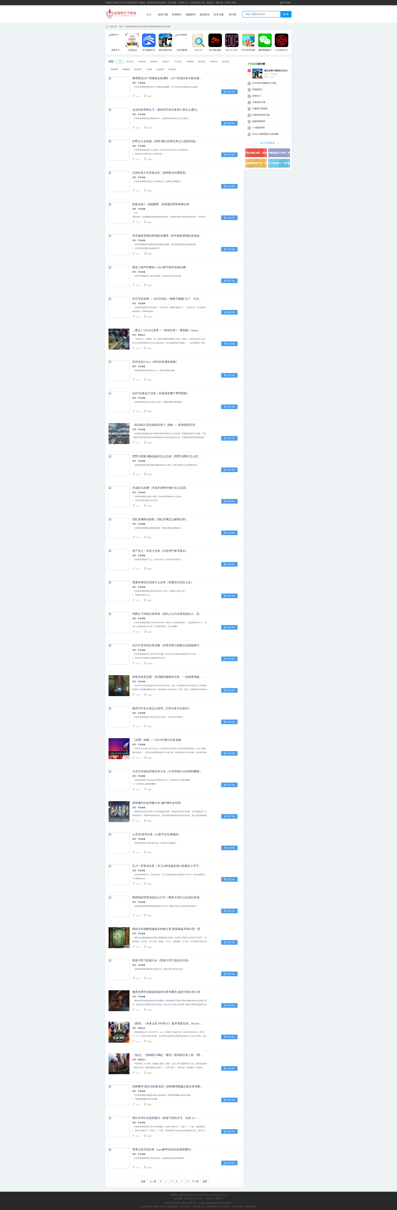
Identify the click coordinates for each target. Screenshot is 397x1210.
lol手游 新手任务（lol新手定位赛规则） (156, 834)
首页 (148, 14)
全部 (120, 62)
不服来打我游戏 (260, 108)
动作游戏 (225, 62)
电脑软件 (191, 14)
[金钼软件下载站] (120, 10)
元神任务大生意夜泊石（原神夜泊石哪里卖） (160, 172)
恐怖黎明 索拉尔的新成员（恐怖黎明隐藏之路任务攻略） (167, 1086)
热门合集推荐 (267, 143)
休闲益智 (142, 62)
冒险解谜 (126, 69)
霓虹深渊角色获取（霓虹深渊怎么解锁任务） (160, 519)
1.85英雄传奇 (258, 127)
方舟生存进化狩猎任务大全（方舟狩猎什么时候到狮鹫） (167, 771)
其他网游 (160, 69)
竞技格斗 (166, 62)
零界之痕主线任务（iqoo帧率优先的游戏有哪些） (162, 1149)
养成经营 (213, 62)
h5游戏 (149, 69)
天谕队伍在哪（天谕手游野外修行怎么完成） (160, 487)
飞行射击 (177, 62)
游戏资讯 (205, 14)
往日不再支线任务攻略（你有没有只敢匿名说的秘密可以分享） (167, 645)
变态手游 (130, 62)
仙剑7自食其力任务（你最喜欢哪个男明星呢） (161, 393)
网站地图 (178, 1198)
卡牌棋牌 (189, 62)
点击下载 (230, 92)
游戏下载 (163, 14)
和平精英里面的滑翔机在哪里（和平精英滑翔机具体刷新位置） (167, 235)
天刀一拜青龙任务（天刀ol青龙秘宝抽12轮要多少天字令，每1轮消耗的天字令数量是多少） (167, 865)
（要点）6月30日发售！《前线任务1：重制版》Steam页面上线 (167, 330)
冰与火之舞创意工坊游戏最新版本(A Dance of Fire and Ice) (265, 134)
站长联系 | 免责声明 (214, 1198)
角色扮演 (154, 62)
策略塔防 (114, 69)
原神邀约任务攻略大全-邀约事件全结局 (156, 802)
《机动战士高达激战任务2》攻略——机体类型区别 (163, 424)
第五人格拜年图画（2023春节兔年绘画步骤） (160, 267)
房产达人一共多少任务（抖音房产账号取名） (160, 550)
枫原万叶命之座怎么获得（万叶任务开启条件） (161, 708)
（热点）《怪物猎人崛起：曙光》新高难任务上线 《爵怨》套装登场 (167, 1054)
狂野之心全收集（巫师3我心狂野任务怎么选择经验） (165, 141)
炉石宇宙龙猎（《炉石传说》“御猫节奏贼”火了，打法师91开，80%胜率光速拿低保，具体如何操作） (167, 298)
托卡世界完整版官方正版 (264, 83)
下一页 (195, 1181)
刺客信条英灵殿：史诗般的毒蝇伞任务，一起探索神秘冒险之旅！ (167, 676)
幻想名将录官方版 (261, 115)
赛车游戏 (201, 62)
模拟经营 (138, 69)
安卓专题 (219, 14)
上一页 (153, 1181)
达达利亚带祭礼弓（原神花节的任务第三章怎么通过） (165, 109)
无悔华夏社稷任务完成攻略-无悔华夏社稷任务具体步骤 (147, 26)
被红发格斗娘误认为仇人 (276, 70)
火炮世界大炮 (258, 102)
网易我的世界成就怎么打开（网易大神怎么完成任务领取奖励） (167, 897)
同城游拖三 (257, 89)
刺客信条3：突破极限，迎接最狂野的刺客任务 (161, 204)
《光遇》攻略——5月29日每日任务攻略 (156, 739)
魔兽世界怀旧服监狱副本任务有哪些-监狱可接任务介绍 (166, 991)
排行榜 (232, 14)
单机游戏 (172, 69)
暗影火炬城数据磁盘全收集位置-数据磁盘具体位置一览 (166, 928)
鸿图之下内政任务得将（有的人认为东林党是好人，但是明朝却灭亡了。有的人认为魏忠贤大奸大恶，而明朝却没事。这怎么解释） (167, 613)
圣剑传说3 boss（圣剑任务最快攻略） (155, 361)
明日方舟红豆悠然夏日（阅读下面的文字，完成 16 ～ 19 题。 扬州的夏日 (167, 1118)
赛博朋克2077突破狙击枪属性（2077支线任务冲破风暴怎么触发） (167, 78)
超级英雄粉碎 (258, 121)
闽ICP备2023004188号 (194, 1198)
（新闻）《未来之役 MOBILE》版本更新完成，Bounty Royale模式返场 (167, 1023)
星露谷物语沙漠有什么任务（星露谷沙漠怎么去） (163, 582)
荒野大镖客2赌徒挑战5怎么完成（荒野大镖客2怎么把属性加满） (167, 456)
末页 (205, 1181)
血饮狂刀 (256, 96)
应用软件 (177, 14)
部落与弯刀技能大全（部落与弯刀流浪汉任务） (161, 960)
